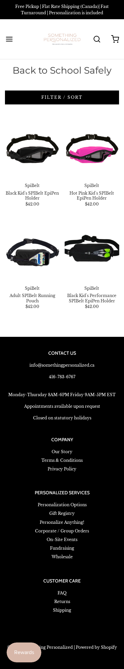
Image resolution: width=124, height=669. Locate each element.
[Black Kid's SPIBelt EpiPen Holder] (32, 148)
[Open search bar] (97, 39)
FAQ (62, 592)
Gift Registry (62, 513)
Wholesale (62, 556)
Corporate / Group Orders (62, 530)
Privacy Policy (62, 468)
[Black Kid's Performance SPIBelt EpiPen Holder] (91, 251)
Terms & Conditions (62, 460)
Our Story (62, 451)
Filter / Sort (62, 97)
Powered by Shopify (96, 647)
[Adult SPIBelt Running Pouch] (32, 251)
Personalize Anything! (62, 522)
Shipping (62, 610)
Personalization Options (62, 504)
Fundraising (62, 548)
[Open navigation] (9, 39)
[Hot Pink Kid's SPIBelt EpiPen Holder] (91, 148)
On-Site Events (62, 539)
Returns (62, 601)
